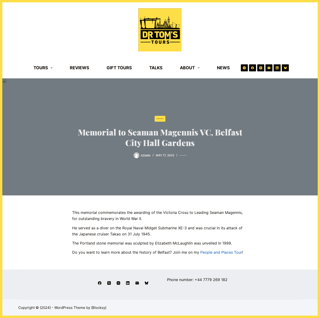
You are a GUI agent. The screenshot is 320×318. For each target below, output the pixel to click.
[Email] (268, 67)
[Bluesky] (285, 67)
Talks (156, 67)
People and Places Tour (221, 252)
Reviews (79, 67)
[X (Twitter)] (260, 67)
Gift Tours (119, 67)
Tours (40, 67)
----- (160, 118)
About (187, 67)
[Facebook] (252, 67)
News (223, 67)
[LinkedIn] (277, 67)
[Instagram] (244, 67)
